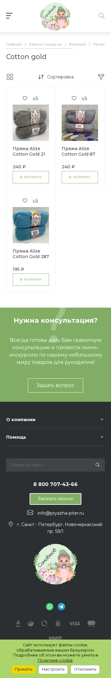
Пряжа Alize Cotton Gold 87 (78, 151)
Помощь (16, 437)
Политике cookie (55, 660)
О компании (20, 419)
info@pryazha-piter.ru (61, 513)
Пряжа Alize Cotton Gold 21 (29, 151)
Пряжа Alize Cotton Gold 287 (31, 253)
